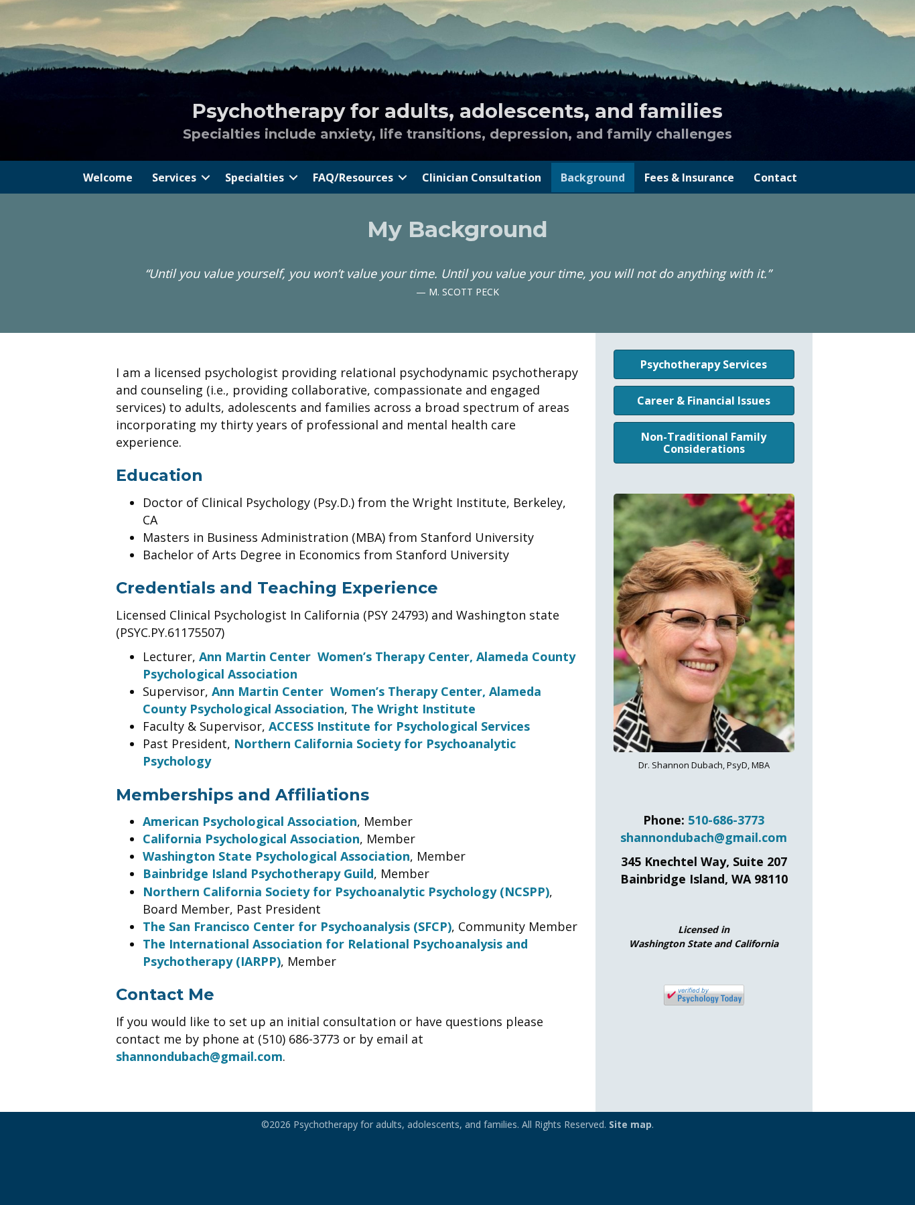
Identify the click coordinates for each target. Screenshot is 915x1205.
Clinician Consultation (481, 177)
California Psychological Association (251, 839)
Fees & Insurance (689, 177)
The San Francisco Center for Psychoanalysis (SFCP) (297, 926)
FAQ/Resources (353, 177)
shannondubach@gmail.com (199, 1056)
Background (593, 177)
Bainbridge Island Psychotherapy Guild (258, 873)
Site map (630, 1124)
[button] (205, 177)
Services (174, 177)
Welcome (108, 177)
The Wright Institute (413, 709)
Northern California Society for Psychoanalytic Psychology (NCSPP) (346, 891)
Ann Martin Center (255, 656)
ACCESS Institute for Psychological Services (399, 726)
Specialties (254, 177)
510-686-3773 (726, 820)
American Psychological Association (250, 821)
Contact (775, 177)
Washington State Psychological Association (276, 856)
